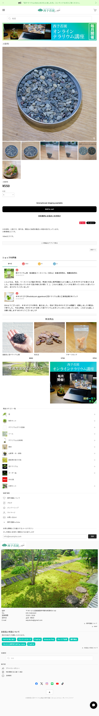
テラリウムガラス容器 (16, 427)
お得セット (12, 486)
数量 (3, 191)
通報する (93, 250)
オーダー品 (12, 473)
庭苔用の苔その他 (14, 460)
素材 (10, 447)
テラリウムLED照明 (15, 440)
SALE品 (11, 479)
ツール (10, 434)
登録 (92, 536)
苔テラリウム (13, 466)
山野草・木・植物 (14, 453)
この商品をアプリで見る (49, 243)
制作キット (12, 421)
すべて (10, 264)
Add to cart (49, 209)
